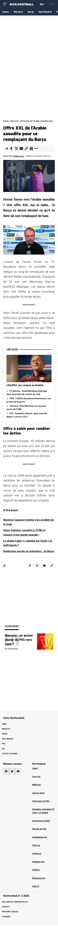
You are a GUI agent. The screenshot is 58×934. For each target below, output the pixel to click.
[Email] (21, 148)
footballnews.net (39, 837)
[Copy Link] (26, 148)
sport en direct (38, 793)
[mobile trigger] (6, 4)
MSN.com (36, 785)
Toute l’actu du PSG (40, 801)
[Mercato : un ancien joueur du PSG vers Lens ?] (45, 641)
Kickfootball (13, 649)
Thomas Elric (18, 156)
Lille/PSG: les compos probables (25, 385)
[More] (36, 148)
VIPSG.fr (36, 870)
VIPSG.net (36, 854)
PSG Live (36, 845)
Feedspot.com (38, 862)
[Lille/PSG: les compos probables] (29, 368)
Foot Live (36, 777)
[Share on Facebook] (11, 148)
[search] (36, 4)
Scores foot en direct (41, 821)
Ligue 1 (35, 768)
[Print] (31, 148)
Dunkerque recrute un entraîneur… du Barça (28, 551)
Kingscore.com (38, 878)
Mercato (14, 121)
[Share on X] (16, 148)
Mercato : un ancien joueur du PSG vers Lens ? (19, 640)
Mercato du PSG (39, 829)
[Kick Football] (21, 4)
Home (6, 121)
